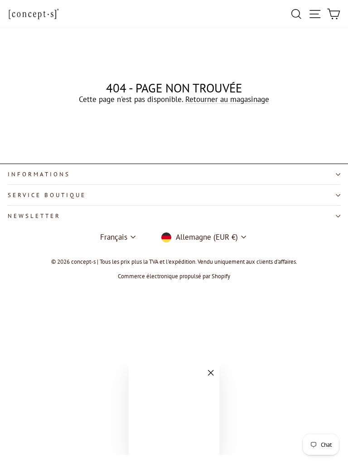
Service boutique (47, 195)
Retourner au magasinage (227, 99)
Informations (39, 174)
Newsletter (34, 216)
